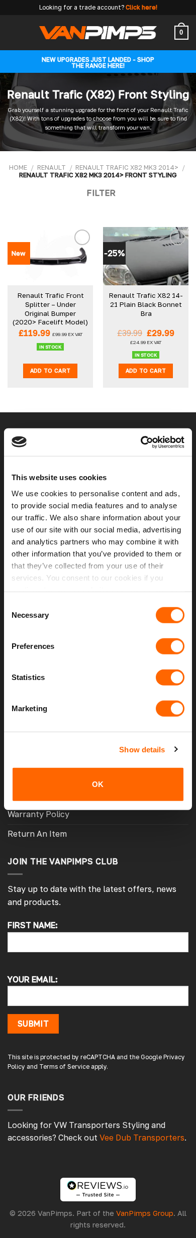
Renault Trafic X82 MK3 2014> (126, 167)
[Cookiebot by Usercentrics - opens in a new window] (140, 441)
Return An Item (37, 834)
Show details (142, 749)
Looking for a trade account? (81, 7)
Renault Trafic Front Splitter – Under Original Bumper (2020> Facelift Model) (50, 308)
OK (98, 784)
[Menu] (14, 32)
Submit (33, 1023)
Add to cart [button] (50, 370)
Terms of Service (64, 1066)
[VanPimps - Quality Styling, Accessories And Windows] (98, 32)
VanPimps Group (144, 1213)
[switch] (170, 646)
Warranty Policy (38, 814)
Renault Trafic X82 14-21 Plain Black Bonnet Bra (146, 304)
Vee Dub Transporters (142, 1138)
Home (18, 167)
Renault (51, 167)
